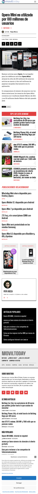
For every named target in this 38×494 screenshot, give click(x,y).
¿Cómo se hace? (6, 438)
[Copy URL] (20, 44)
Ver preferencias (19, 488)
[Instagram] (4, 297)
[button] (35, 457)
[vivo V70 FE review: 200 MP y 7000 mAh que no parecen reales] (7, 148)
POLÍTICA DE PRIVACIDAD (21, 491)
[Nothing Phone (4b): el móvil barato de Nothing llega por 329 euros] (7, 136)
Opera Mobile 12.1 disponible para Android (18, 202)
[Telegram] (15, 44)
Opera (8, 106)
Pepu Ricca (14, 32)
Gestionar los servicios (7, 473)
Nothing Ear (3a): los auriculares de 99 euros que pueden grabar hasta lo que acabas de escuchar (24, 121)
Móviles (16, 151)
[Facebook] (3, 44)
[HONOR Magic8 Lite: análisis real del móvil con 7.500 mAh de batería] (7, 160)
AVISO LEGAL (32, 491)
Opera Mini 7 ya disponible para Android (17, 209)
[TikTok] (17, 392)
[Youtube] (26, 392)
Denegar (19, 483)
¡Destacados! (18, 139)
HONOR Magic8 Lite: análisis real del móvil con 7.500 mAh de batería (25, 159)
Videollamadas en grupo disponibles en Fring (10, 272)
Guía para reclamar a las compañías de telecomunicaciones (16, 450)
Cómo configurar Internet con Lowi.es (16, 339)
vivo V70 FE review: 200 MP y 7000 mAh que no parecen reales (25, 146)
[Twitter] (7, 44)
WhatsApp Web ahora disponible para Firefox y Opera (16, 194)
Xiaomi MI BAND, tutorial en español (15, 316)
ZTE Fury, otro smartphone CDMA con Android (16, 216)
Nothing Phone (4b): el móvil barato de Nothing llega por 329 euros (25, 134)
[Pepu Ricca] (3, 32)
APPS (3, 198)
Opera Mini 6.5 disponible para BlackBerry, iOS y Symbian (18, 235)
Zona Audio (17, 127)
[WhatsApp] (11, 44)
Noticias (16, 164)
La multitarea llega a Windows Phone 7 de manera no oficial (28, 261)
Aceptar (19, 478)
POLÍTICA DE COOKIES (8, 491)
